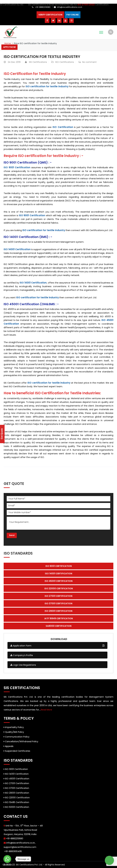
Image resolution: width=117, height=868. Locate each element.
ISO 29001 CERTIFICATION (58, 610)
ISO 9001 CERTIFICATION (58, 566)
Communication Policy (16, 736)
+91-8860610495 (13, 851)
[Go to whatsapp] (7, 859)
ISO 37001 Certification (16, 788)
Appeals (8, 746)
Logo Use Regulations (24, 664)
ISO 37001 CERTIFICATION (58, 603)
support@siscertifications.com (20, 847)
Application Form (21, 645)
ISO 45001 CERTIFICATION (59, 581)
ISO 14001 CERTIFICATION (58, 573)
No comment (89, 62)
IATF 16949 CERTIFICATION (58, 618)
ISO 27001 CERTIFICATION (58, 596)
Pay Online (72, 14)
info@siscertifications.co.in (69, 7)
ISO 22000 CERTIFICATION (58, 588)
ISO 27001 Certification (16, 783)
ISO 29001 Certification (16, 792)
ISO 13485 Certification (16, 802)
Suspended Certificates (17, 750)
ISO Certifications (64, 62)
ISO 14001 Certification (17, 249)
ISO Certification (63, 127)
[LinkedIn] (59, 20)
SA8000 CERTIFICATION (58, 625)
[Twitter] (53, 20)
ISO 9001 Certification (16, 769)
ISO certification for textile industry (42, 56)
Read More (46, 709)
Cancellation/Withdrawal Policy (21, 741)
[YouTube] (65, 20)
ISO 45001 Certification (16, 778)
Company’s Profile (22, 655)
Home (7, 43)
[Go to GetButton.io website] (7, 865)
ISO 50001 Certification (16, 807)
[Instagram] (71, 20)
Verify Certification (50, 14)
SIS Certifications (38, 62)
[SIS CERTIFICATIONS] (10, 31)
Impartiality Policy (14, 727)
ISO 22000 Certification (17, 797)
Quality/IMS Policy (14, 732)
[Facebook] (47, 20)
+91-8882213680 (42, 7)
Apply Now (9, 47)
